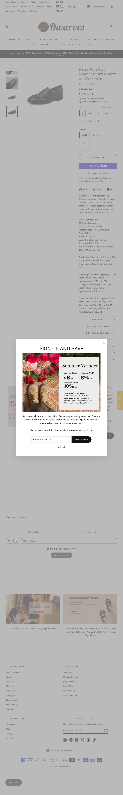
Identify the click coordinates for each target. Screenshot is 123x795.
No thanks (61, 447)
